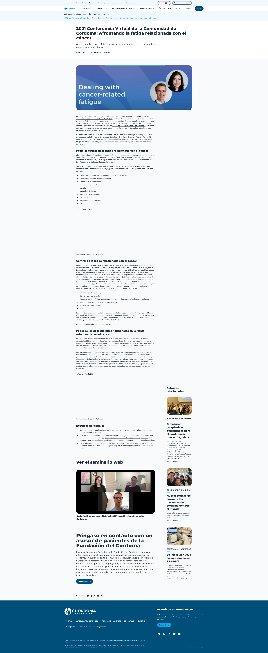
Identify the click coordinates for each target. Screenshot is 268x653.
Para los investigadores (84, 3)
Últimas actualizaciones (169, 8)
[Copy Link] (101, 596)
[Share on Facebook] (88, 596)
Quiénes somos (145, 8)
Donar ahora (164, 625)
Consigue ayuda (84, 581)
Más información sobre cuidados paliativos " (94, 324)
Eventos (68, 621)
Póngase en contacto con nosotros (118, 621)
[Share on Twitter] (94, 596)
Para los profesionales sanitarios (109, 3)
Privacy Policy (135, 640)
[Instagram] (169, 633)
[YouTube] (174, 633)
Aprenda (86, 8)
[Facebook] (164, 633)
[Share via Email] (98, 596)
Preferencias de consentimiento (118, 640)
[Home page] (69, 8)
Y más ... (83, 204)
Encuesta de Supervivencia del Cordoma (128, 126)
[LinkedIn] (179, 633)
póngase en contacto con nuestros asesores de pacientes (124, 438)
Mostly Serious (199, 647)
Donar (199, 8)
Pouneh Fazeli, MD (143, 137)
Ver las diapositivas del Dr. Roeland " (91, 254)
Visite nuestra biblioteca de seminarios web (97, 443)
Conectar (101, 8)
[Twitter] (159, 633)
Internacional (130, 3)
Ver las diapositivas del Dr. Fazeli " (90, 419)
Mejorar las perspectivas (122, 8)
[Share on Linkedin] (91, 596)
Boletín (188, 8)
